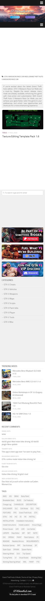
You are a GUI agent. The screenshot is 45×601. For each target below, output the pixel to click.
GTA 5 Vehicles (10, 289)
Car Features (28, 500)
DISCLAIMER (7, 508)
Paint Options (29, 537)
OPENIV (11, 537)
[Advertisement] (22, 51)
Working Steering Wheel (11, 562)
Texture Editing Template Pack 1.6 (20, 136)
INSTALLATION (8, 521)
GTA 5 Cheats (9, 284)
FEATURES (7, 513)
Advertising (15, 580)
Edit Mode (24, 508)
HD (11, 517)
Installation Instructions (24, 521)
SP (36, 545)
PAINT (19, 537)
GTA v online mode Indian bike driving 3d (18, 459)
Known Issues (8, 529)
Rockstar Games (9, 545)
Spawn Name (26, 549)
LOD (22, 529)
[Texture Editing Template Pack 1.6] (22, 119)
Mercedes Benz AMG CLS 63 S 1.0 (27, 381)
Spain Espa (7, 549)
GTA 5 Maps (9, 298)
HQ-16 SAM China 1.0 (22, 414)
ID (20, 517)
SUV (18, 554)
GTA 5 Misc (9, 322)
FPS (15, 513)
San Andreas (27, 545)
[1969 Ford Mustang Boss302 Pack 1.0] (6, 406)
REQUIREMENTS (33, 541)
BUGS (19, 500)
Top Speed (26, 554)
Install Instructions (9, 525)
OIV (4, 537)
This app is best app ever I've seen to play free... (22, 452)
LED (17, 529)
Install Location (24, 525)
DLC (16, 508)
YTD (37, 562)
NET (28, 533)
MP (23, 533)
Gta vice (5, 466)
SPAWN (16, 549)
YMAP (31, 562)
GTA (35, 513)
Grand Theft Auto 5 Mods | (12, 577)
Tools (4, 133)
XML (24, 562)
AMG (4, 496)
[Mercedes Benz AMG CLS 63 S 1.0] (6, 384)
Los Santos (31, 529)
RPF (18, 545)
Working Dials (36, 558)
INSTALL (32, 517)
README (6, 541)
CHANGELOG (18, 504)
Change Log (7, 504)
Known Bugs (36, 525)
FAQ (37, 508)
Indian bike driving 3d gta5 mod (15, 474)
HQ (16, 517)
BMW (16, 496)
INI (25, 517)
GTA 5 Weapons (11, 294)
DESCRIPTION (31, 504)
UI (15, 558)
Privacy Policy (37, 577)
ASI (10, 496)
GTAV (5, 517)
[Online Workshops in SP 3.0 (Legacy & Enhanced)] (6, 395)
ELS (32, 508)
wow (4, 434)
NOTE (35, 533)
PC (38, 537)
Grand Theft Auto (25, 513)
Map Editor (15, 533)
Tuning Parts (7, 558)
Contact (23, 580)
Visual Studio (23, 558)
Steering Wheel (8, 554)
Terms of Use (26, 577)
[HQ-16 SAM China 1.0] (6, 416)
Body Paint (25, 496)
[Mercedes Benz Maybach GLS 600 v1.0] (6, 374)
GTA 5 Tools (9, 317)
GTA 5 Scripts (9, 303)
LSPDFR (6, 533)
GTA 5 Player (9, 312)
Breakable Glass (8, 500)
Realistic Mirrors (18, 541)
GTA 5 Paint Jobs (11, 308)
